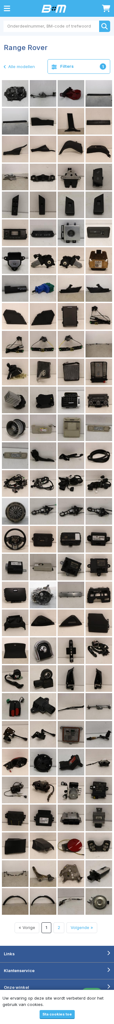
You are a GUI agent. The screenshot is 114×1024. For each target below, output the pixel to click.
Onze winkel (16, 987)
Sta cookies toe (57, 1014)
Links (9, 953)
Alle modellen (21, 66)
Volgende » (82, 927)
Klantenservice (19, 970)
